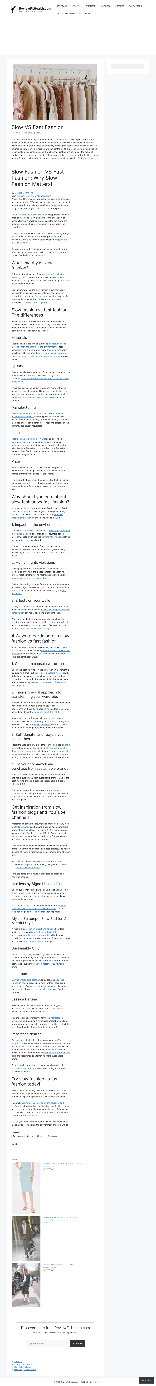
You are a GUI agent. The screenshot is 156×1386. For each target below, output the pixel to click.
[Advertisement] (78, 38)
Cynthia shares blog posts (24, 980)
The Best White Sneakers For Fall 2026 (58, 1265)
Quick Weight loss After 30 (25, 1370)
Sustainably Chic (23, 954)
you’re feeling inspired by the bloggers (40, 1103)
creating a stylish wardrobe (36, 935)
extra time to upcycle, (25, 751)
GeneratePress (95, 1382)
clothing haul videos (51, 537)
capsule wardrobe (56, 673)
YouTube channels (32, 941)
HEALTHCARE (91, 6)
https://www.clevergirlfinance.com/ (34, 196)
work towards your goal (27, 1068)
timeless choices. (42, 724)
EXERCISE (119, 6)
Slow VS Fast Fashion (23, 1364)
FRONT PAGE (61, 6)
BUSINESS (106, 6)
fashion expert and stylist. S (41, 929)
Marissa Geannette (24, 193)
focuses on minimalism (46, 296)
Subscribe (77, 1343)
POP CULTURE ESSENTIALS (67, 13)
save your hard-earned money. (34, 628)
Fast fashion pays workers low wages (30, 439)
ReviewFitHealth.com (35, 8)
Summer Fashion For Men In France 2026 (59, 1217)
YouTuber (20, 1008)
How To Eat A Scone (22, 1367)
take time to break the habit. (45, 712)
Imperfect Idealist (23, 1040)
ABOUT (88, 13)
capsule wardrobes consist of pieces (44, 682)
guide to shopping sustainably (43, 986)
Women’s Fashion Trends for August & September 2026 (65, 1164)
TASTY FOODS (135, 6)
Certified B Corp (20, 784)
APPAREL (76, 6)
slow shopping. (40, 302)
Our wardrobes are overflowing (27, 214)
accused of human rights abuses (33, 578)
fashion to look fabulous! (28, 867)
